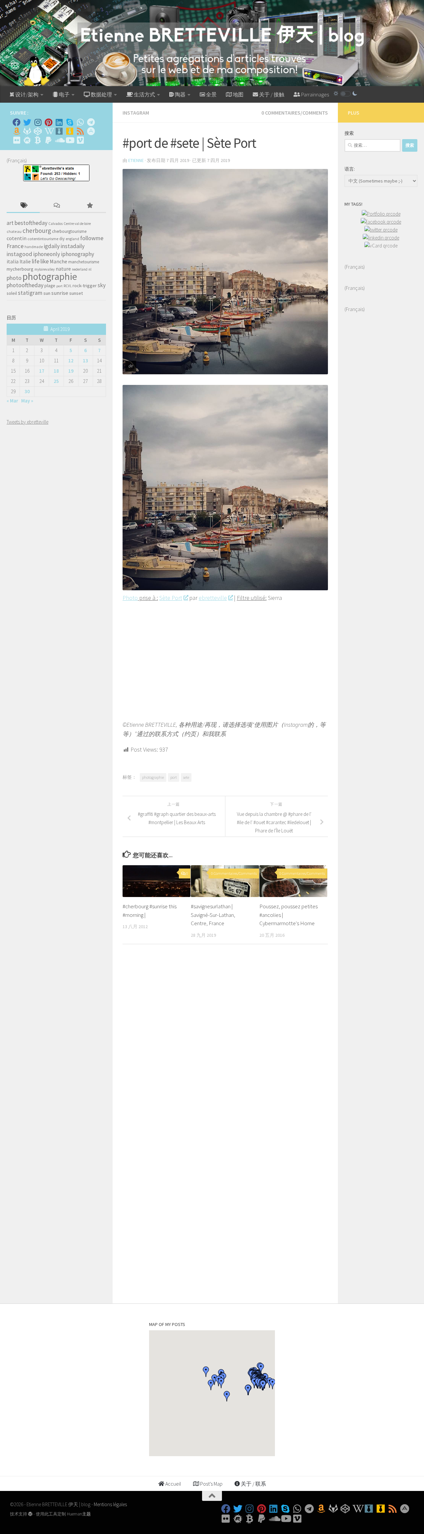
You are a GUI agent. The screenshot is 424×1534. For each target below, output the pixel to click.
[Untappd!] (70, 131)
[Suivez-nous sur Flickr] (17, 140)
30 (27, 391)
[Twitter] (27, 122)
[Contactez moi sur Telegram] (91, 122)
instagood (19, 254)
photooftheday (25, 285)
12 (71, 360)
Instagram (136, 112)
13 (85, 360)
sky (102, 285)
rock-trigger (85, 285)
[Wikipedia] (48, 131)
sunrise (59, 293)
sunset (76, 293)
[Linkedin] (59, 122)
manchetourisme (83, 262)
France (15, 246)
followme (91, 238)
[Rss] (80, 131)
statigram (30, 292)
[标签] (23, 206)
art (10, 223)
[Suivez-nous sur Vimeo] (80, 140)
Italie (25, 261)
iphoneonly (46, 254)
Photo (130, 598)
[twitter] (381, 230)
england (72, 239)
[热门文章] (89, 206)
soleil (12, 293)
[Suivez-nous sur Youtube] (70, 140)
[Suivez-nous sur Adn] (91, 131)
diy (62, 238)
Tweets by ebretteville (27, 422)
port (173, 777)
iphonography (77, 254)
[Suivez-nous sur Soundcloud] (59, 140)
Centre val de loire (77, 223)
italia (13, 261)
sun (46, 293)
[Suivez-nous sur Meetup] (27, 140)
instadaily (72, 246)
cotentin (16, 238)
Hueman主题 (79, 1514)
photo (14, 278)
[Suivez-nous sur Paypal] (48, 140)
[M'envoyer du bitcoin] (38, 140)
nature (63, 268)
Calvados (55, 223)
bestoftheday (31, 223)
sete (186, 777)
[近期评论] (56, 206)
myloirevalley (44, 269)
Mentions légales (110, 1504)
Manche (58, 261)
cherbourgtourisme (69, 231)
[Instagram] (38, 122)
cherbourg (37, 231)
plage (49, 286)
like (44, 261)
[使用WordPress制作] (30, 1514)
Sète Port (170, 598)
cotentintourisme (42, 238)
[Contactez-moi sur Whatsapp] (80, 122)
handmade (34, 246)
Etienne (136, 160)
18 (56, 371)
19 (71, 371)
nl (89, 269)
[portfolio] (381, 214)
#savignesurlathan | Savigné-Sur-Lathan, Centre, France (213, 915)
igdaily (52, 246)
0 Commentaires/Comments (294, 112)
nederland (79, 269)
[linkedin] (381, 238)
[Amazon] (17, 131)
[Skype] (70, 122)
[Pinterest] (48, 122)
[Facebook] (17, 122)
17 (41, 371)
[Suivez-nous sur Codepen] (38, 131)
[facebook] (381, 222)
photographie (153, 777)
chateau (14, 231)
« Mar (12, 400)
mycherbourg (20, 269)
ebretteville (213, 598)
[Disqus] (225, 1040)
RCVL (68, 286)
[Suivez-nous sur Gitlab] (27, 131)
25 (56, 381)
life (35, 261)
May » (27, 400)
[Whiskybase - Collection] (59, 131)
